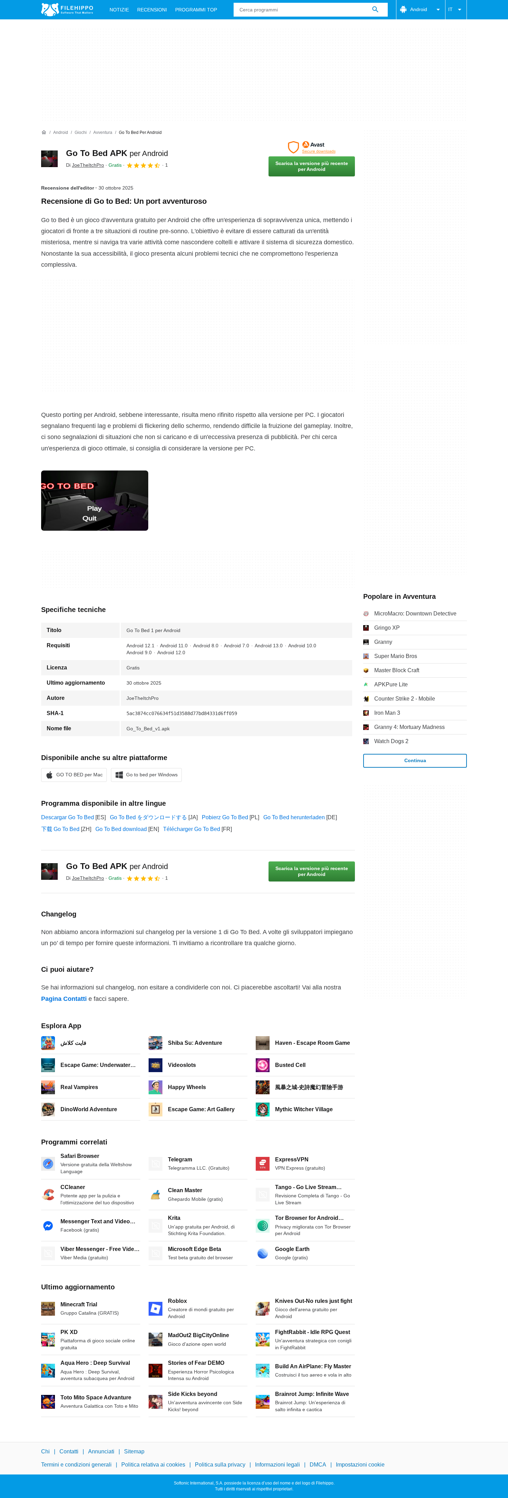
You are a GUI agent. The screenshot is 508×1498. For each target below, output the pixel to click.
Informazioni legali (277, 1465)
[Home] (44, 132)
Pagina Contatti (64, 998)
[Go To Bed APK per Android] (49, 158)
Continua (415, 760)
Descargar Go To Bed (67, 817)
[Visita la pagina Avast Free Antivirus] (312, 147)
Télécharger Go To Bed (191, 829)
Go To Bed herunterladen (294, 817)
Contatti (68, 1451)
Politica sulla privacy (220, 1465)
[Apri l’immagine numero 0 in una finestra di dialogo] (94, 501)
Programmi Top (196, 9)
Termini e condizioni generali (76, 1465)
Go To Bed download (121, 829)
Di (85, 165)
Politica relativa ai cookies (153, 1465)
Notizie (119, 9)
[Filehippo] (67, 9)
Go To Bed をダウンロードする (148, 817)
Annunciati (101, 1451)
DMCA (318, 1465)
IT (450, 9)
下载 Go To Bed (60, 829)
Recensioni (152, 9)
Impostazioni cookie (360, 1465)
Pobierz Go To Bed (225, 817)
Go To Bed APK (117, 153)
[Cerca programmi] (375, 10)
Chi (45, 1451)
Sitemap (134, 1451)
